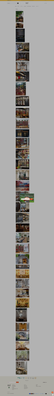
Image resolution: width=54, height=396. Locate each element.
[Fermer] (33, 194)
